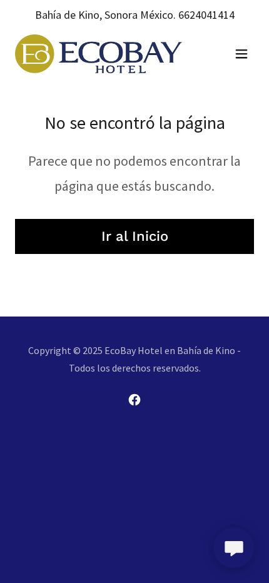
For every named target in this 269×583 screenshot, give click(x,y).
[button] (241, 53)
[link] (98, 53)
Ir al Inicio (134, 236)
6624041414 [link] (206, 15)
